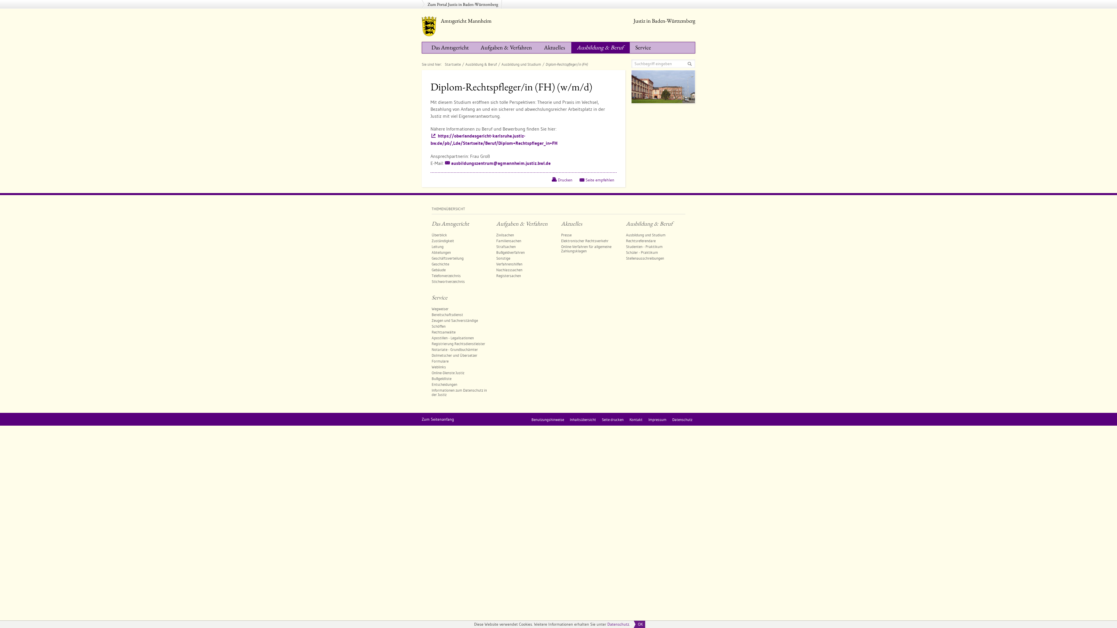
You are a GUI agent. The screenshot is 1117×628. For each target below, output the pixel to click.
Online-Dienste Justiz (448, 372)
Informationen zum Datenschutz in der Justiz (459, 392)
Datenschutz (618, 624)
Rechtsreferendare (641, 240)
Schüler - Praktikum (642, 252)
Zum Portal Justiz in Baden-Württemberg (463, 4)
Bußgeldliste (441, 378)
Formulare (440, 361)
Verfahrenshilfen (509, 264)
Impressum (657, 419)
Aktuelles (554, 47)
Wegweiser (440, 308)
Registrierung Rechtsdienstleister (458, 343)
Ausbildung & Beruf (600, 47)
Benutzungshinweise (547, 419)
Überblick (439, 235)
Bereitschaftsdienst (447, 314)
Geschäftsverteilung (448, 258)
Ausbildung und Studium (521, 64)
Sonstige (503, 258)
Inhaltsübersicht (583, 419)
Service (643, 47)
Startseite (453, 64)
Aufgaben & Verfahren (506, 47)
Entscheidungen (444, 384)
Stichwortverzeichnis (448, 281)
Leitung (438, 246)
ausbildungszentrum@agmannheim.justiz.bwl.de (501, 163)
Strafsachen (506, 246)
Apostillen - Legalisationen (453, 338)
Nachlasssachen (509, 269)
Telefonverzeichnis (446, 275)
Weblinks (439, 367)
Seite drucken (613, 419)
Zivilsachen (505, 235)
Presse (566, 235)
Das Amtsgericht (450, 47)
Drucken (565, 180)
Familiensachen (508, 240)
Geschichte (440, 264)
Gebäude (439, 269)
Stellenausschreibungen (645, 258)
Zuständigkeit (443, 240)
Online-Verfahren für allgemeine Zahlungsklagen (586, 248)
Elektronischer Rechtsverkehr (585, 240)
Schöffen (439, 326)
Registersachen (508, 275)
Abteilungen (441, 252)
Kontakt (636, 419)
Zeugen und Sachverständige (455, 320)
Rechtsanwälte (444, 332)
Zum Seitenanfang (438, 419)
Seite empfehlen (600, 180)
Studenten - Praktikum (644, 246)
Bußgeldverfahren (510, 252)
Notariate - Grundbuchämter (455, 349)
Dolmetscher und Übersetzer (454, 355)
